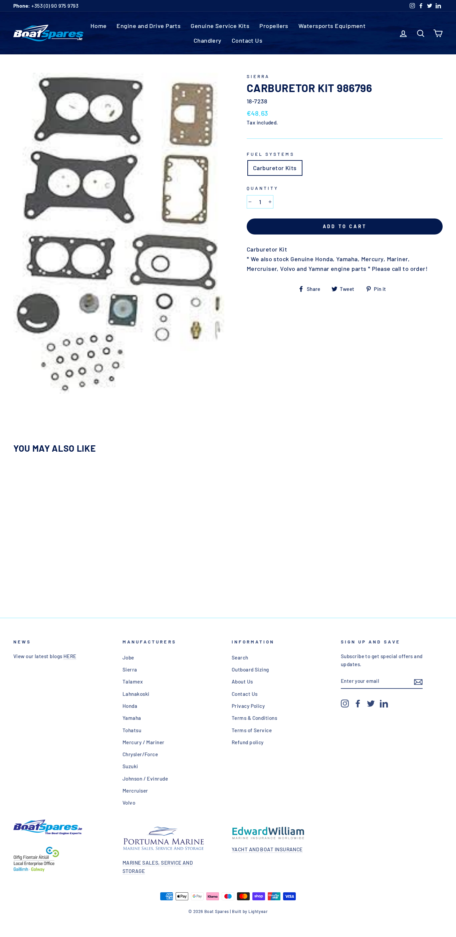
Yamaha (132, 718)
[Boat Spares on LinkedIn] (384, 703)
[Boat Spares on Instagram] (345, 703)
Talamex (133, 681)
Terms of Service (252, 730)
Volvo (129, 803)
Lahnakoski (136, 694)
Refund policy (248, 742)
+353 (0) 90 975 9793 (45, 6)
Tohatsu (132, 730)
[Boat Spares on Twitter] (371, 703)
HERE (69, 656)
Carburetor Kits (275, 167)
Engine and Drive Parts (149, 25)
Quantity (262, 188)
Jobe (128, 657)
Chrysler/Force (140, 754)
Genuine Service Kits (220, 25)
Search (240, 657)
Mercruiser (135, 791)
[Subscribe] (418, 681)
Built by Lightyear (250, 911)
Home (98, 25)
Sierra (258, 76)
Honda (130, 706)
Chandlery (208, 40)
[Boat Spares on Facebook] (358, 703)
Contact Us (247, 40)
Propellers (273, 25)
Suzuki (130, 766)
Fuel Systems (270, 154)
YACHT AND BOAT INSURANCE (267, 849)
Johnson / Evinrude (145, 779)
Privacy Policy (248, 706)
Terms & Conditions (254, 718)
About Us (242, 681)
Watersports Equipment (332, 25)
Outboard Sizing (250, 669)
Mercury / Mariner (144, 742)
